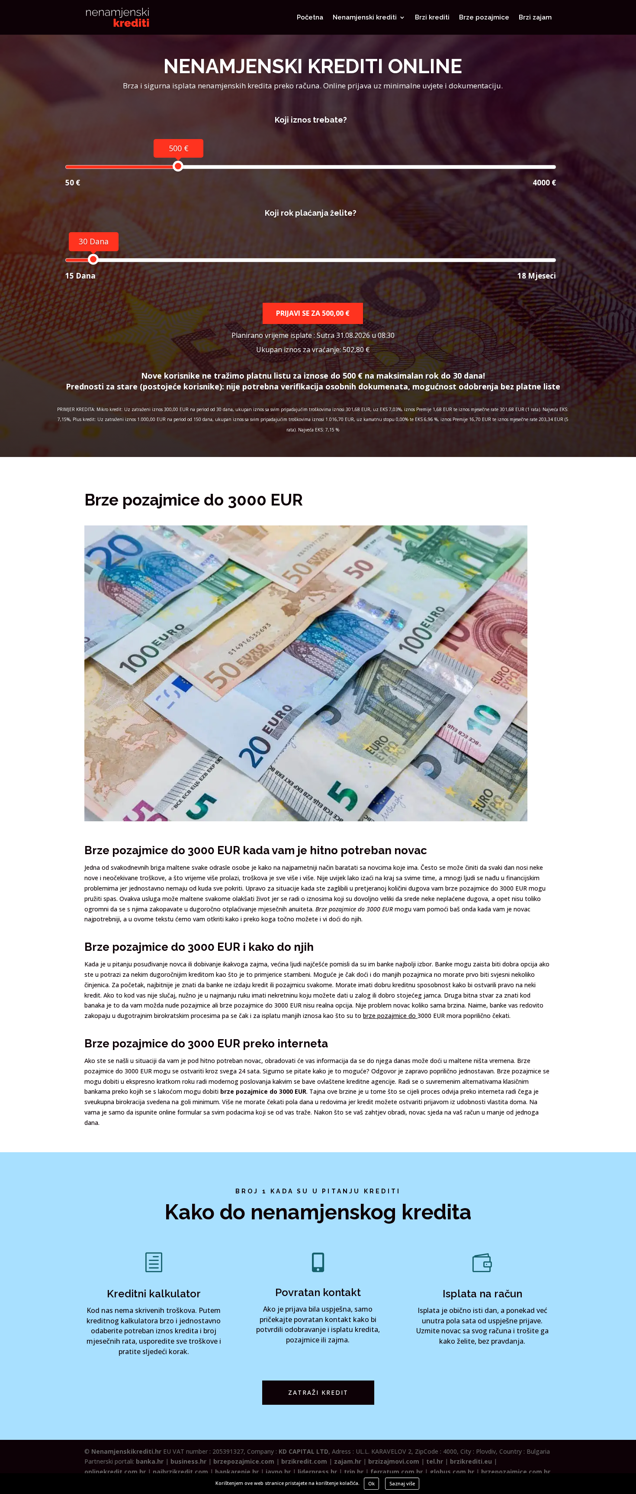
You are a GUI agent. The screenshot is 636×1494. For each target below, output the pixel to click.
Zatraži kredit (318, 1392)
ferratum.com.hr (396, 1472)
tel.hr (434, 1461)
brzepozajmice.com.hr (515, 1472)
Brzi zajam (535, 17)
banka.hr (150, 1461)
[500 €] (178, 166)
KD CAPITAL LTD (303, 1451)
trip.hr (353, 1472)
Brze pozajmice (484, 17)
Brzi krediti (432, 17)
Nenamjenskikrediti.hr (126, 1451)
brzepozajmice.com (243, 1461)
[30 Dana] (93, 259)
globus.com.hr (452, 1472)
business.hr (188, 1461)
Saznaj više (402, 1483)
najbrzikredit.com (180, 1472)
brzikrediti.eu (471, 1461)
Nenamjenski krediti (365, 17)
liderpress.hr (317, 1472)
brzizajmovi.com (393, 1461)
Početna (310, 17)
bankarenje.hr (237, 1472)
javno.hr (278, 1472)
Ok (371, 1483)
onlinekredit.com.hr (115, 1472)
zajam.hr (347, 1461)
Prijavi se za (313, 313)
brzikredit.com (304, 1461)
